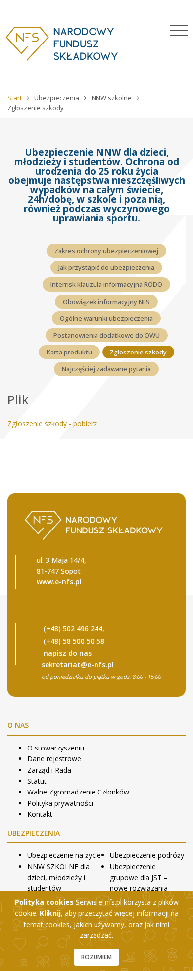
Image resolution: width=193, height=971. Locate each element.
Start (15, 97)
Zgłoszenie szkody (138, 352)
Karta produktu (69, 352)
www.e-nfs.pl (59, 581)
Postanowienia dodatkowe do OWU (106, 335)
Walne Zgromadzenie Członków (78, 791)
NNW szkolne (112, 97)
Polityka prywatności (60, 803)
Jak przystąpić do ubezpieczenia (106, 267)
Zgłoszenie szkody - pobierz (52, 423)
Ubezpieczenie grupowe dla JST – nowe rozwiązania (139, 877)
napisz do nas (68, 653)
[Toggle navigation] (179, 31)
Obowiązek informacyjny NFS (106, 301)
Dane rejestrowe (54, 758)
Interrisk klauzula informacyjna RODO (106, 284)
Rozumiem (96, 957)
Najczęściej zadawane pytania (106, 368)
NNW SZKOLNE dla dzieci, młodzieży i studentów (58, 877)
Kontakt (39, 814)
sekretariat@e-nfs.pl (78, 664)
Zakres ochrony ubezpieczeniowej (106, 250)
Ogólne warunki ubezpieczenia (106, 318)
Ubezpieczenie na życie (64, 855)
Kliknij (50, 913)
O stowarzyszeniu (55, 747)
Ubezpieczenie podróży (147, 855)
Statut (37, 781)
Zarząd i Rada (49, 770)
